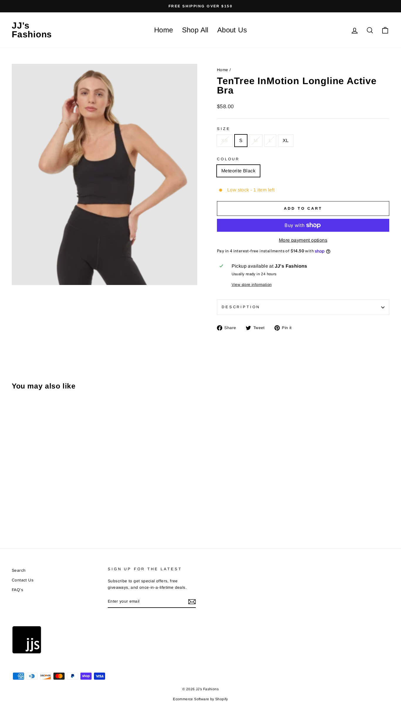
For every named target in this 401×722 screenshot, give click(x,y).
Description (241, 307)
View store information (252, 284)
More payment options (303, 240)
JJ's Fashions (32, 30)
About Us (232, 30)
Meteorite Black (238, 170)
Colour (228, 159)
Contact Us (22, 580)
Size (223, 128)
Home (163, 30)
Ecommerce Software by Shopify (200, 699)
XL (286, 140)
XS (224, 140)
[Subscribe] (192, 602)
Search (19, 570)
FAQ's (17, 590)
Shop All (195, 30)
